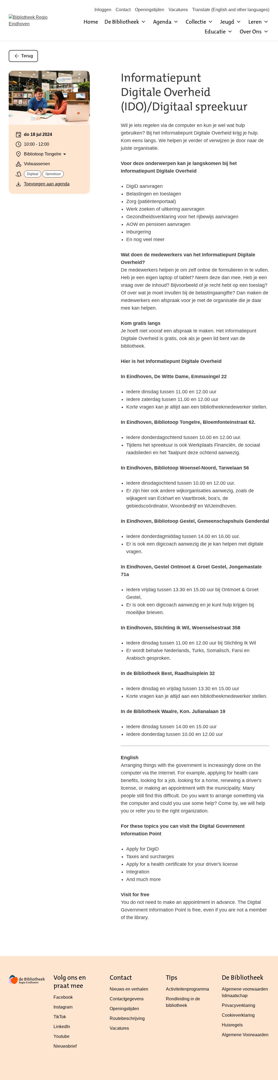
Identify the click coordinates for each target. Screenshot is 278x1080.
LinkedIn (61, 1026)
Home (91, 21)
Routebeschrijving (127, 1018)
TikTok (59, 1016)
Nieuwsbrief (65, 1046)
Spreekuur (53, 174)
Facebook (63, 997)
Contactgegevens (127, 999)
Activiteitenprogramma (187, 989)
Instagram (62, 1007)
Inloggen (102, 9)
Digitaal (32, 174)
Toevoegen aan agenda (47, 184)
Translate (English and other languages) (230, 9)
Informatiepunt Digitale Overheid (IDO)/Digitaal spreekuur (184, 92)
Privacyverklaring (238, 1005)
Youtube (61, 1036)
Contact (123, 9)
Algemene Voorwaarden (245, 1034)
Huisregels (232, 1025)
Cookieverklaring (238, 1015)
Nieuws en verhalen (129, 989)
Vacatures (178, 9)
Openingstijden (149, 9)
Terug (27, 56)
